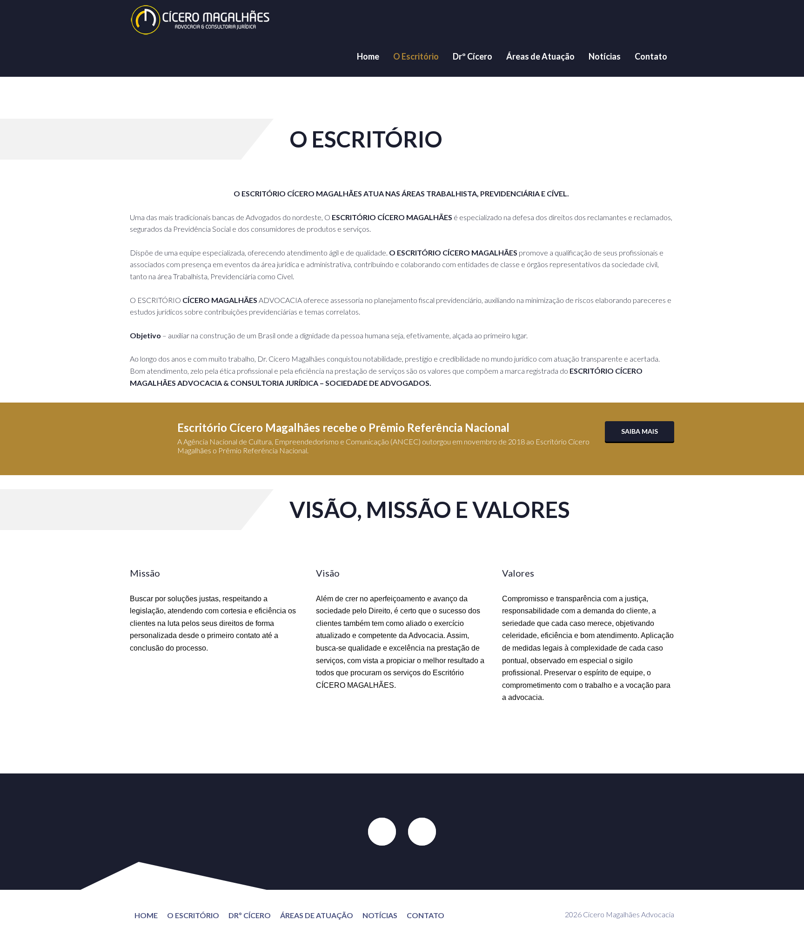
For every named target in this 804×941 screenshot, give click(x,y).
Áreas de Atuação (540, 56)
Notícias (605, 56)
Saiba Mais (639, 431)
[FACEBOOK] (382, 832)
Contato (651, 56)
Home (368, 56)
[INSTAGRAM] (422, 832)
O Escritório (416, 56)
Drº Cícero (472, 56)
